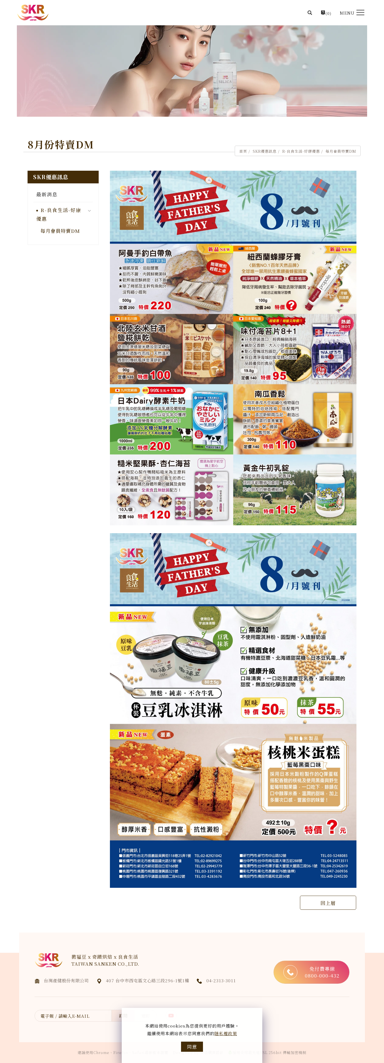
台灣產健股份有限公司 (66, 980)
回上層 (328, 902)
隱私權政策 (225, 1033)
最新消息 (47, 194)
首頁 (243, 151)
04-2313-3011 (221, 980)
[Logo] (33, 12)
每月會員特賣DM (341, 151)
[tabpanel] (192, 71)
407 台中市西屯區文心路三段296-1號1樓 (147, 980)
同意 (192, 1046)
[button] (310, 12)
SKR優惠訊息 (265, 151)
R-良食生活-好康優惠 (301, 151)
